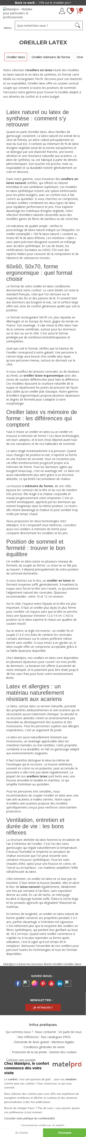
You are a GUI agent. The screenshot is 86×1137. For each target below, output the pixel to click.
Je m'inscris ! (43, 1007)
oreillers (66, 946)
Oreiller (58, 964)
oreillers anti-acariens (23, 803)
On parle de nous (70, 1032)
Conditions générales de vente (44, 1047)
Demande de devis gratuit (31, 1042)
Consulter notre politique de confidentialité (29, 1118)
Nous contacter (45, 1032)
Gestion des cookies (63, 1052)
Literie (21, 964)
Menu (7, 28)
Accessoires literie (39, 964)
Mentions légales (62, 1042)
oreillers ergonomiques (24, 395)
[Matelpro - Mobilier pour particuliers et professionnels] (20, 13)
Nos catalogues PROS (56, 1037)
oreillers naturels (32, 215)
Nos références (28, 1037)
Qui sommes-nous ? (19, 1032)
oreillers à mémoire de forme (39, 529)
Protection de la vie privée (29, 1052)
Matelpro (9, 964)
